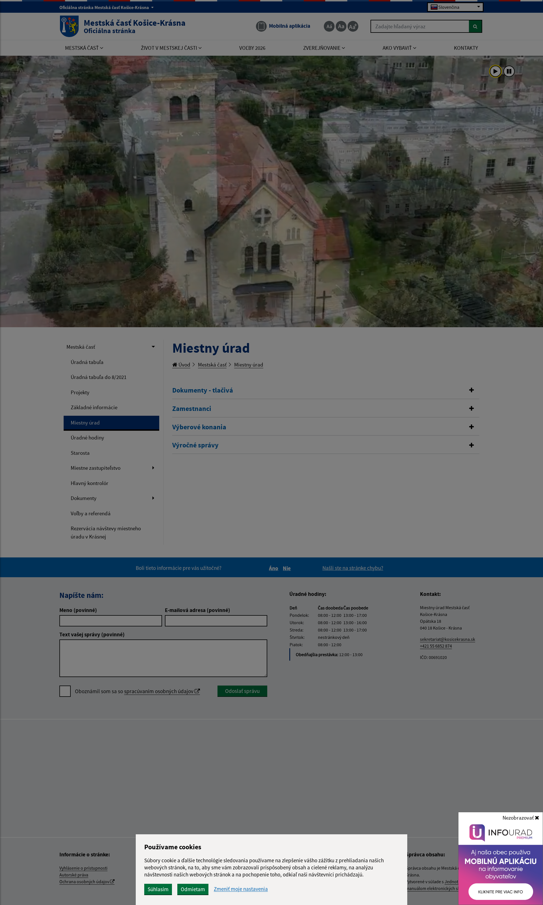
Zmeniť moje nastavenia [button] (241, 889)
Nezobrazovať (519, 817)
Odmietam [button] (193, 889)
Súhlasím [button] (158, 889)
